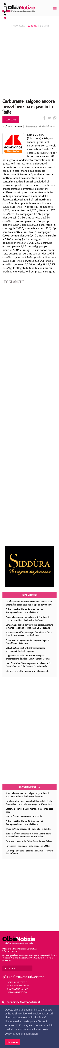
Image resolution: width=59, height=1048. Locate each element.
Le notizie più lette (29, 786)
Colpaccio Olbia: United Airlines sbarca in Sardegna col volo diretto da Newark (25, 611)
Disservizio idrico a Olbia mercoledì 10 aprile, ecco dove (29, 810)
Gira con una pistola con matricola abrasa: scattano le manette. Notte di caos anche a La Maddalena (29, 626)
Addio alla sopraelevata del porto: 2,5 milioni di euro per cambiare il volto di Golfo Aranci (27, 618)
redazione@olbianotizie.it (23, 1002)
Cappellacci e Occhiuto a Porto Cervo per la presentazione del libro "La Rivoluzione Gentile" (28, 657)
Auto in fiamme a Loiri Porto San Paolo (24, 816)
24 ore (34, 26)
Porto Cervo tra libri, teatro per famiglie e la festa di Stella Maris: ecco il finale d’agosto (29, 634)
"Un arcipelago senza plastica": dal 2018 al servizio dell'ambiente (29, 852)
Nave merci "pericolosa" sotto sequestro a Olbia (28, 846)
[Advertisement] (29, 64)
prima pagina (19, 25)
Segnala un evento (17, 992)
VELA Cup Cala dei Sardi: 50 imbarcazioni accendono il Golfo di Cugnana (25, 649)
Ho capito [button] (12, 1042)
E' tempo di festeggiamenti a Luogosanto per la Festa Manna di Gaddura (27, 642)
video (46, 26)
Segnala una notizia (17, 988)
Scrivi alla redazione (18, 985)
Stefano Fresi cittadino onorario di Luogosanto (27, 671)
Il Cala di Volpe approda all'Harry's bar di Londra (28, 829)
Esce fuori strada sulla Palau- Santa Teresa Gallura (29, 841)
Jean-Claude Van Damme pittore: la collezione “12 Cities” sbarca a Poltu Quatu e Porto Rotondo (28, 665)
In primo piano (29, 595)
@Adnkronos (48, 126)
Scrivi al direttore (17, 982)
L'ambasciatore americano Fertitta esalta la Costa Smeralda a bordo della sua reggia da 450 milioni (29, 603)
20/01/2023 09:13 (12, 126)
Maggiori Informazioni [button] (25, 1033)
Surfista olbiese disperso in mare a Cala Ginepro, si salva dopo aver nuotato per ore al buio (28, 835)
